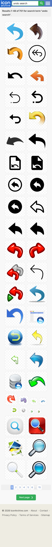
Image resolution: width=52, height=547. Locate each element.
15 (39, 487)
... (36, 487)
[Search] (41, 3)
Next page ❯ (26, 497)
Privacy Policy (9, 515)
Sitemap (45, 515)
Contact (44, 510)
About (34, 510)
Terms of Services (29, 515)
